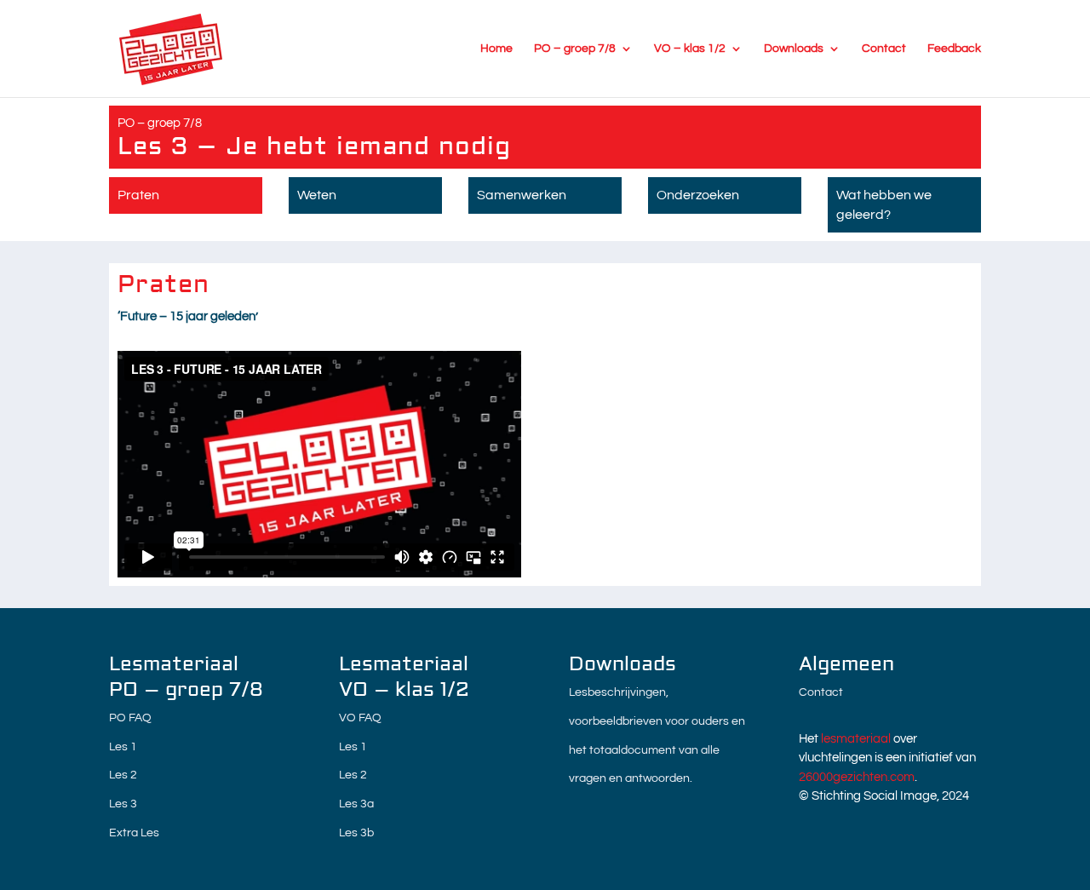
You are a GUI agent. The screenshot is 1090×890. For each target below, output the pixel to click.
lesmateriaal (856, 738)
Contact (884, 49)
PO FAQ (130, 718)
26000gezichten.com (857, 777)
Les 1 (123, 747)
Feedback (954, 49)
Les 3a (356, 804)
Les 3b (356, 833)
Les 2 (123, 775)
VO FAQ (360, 718)
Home (496, 49)
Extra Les (134, 833)
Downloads (793, 49)
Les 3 (123, 804)
